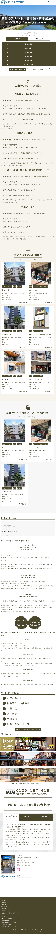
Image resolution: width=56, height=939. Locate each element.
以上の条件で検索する (17, 69)
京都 (3, 286)
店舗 (14, 286)
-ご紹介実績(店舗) (6, 924)
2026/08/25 (9, 524)
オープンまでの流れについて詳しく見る (28, 729)
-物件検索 (3, 902)
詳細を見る (22, 302)
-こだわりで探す (5, 910)
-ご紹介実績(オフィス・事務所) (9, 926)
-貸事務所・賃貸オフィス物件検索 (10, 912)
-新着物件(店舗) (5, 920)
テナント (9, 286)
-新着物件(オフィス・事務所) (8, 922)
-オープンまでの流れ (6, 918)
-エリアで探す (5, 906)
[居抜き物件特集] (28, 781)
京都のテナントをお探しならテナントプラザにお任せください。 (28, 929)
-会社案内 (3, 900)
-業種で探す (4, 904)
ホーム (4, 899)
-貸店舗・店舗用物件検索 (7, 913)
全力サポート (28, 816)
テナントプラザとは (11, 816)
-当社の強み (4, 916)
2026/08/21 (9, 530)
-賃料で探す (4, 908)
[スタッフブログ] (28, 765)
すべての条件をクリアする (38, 69)
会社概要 (44, 816)
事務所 (19, 286)
